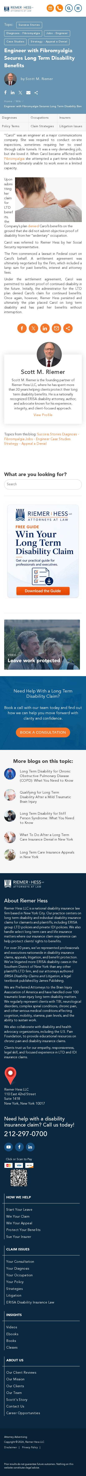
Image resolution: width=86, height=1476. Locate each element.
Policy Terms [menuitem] (10, 126)
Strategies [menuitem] (14, 1289)
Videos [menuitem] (11, 1327)
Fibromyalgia (14, 159)
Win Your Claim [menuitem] (17, 1216)
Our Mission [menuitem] (15, 1379)
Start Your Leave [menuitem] (19, 1210)
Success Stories (29, 25)
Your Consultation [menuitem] (20, 1262)
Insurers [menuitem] (65, 117)
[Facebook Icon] (19, 1147)
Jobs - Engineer (57, 33)
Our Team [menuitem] (14, 1393)
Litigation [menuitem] (13, 1295)
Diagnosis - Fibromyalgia (23, 33)
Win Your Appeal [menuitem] (19, 1223)
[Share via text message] (36, 93)
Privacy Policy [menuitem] (30, 1447)
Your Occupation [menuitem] (19, 1275)
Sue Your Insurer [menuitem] (18, 1237)
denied (33, 226)
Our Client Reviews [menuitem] (21, 1372)
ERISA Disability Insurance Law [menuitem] (30, 1302)
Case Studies (15, 41)
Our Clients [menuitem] (15, 1386)
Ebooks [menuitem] (12, 1334)
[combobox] (43, 484)
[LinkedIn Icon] (30, 1147)
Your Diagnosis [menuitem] (17, 1268)
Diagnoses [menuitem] (9, 117)
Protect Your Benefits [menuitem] (23, 1230)
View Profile (43, 415)
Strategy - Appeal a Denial (49, 41)
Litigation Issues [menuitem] (70, 126)
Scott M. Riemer (39, 79)
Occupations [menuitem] (40, 117)
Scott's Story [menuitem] (17, 1400)
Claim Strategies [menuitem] (42, 126)
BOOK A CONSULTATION (43, 732)
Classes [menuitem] (12, 1347)
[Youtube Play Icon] (8, 1147)
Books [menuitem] (11, 1341)
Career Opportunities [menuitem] (23, 1413)
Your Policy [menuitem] (15, 1282)
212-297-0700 (25, 1134)
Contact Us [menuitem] (15, 1406)
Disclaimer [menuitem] (10, 1447)
